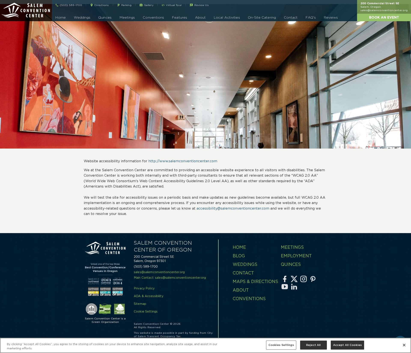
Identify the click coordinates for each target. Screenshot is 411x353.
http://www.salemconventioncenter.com (182, 161)
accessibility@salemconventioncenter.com (233, 208)
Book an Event (384, 17)
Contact (291, 17)
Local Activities (227, 17)
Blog (239, 255)
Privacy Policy (144, 288)
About (200, 17)
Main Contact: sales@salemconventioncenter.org (170, 277)
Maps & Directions (255, 281)
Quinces (105, 17)
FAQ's (310, 17)
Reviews (331, 17)
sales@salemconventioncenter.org (384, 10)
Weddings (82, 17)
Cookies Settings (281, 345)
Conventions (153, 17)
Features (179, 17)
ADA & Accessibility (148, 296)
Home (60, 17)
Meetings (127, 17)
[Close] (404, 345)
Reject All (313, 345)
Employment (296, 255)
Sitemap (140, 303)
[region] (205, 345)
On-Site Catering (262, 17)
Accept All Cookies (347, 345)
